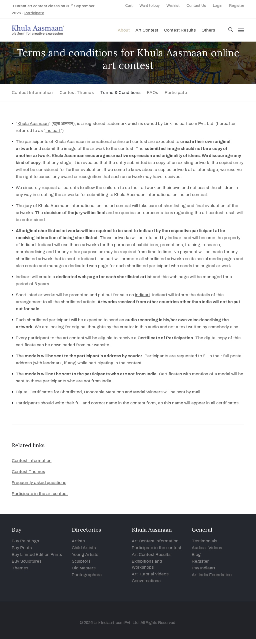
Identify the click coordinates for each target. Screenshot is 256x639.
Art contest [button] (147, 30)
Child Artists (84, 547)
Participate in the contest (156, 547)
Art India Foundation (212, 574)
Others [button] (208, 30)
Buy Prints (22, 547)
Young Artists (85, 554)
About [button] (124, 30)
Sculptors (81, 561)
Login (217, 6)
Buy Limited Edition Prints (37, 554)
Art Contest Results (151, 554)
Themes (20, 568)
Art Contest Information (155, 541)
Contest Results (180, 30)
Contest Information (32, 92)
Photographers (87, 574)
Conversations (146, 580)
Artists (78, 541)
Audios (199, 547)
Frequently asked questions (39, 482)
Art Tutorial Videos (150, 574)
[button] (230, 30)
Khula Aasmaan (33, 123)
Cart (129, 6)
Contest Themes (77, 92)
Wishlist (173, 6)
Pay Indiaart (203, 568)
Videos (215, 547)
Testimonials (204, 541)
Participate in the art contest (40, 493)
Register (236, 6)
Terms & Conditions (120, 92)
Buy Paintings (25, 541)
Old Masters (84, 568)
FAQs (152, 92)
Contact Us (196, 6)
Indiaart (53, 130)
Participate (34, 13)
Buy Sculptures (27, 561)
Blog (196, 554)
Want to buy (150, 6)
